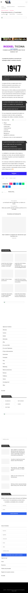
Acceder (3, 390)
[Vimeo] (20, 2)
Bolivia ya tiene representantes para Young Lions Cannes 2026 (18, 484)
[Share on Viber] (6, 187)
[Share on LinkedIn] (20, 184)
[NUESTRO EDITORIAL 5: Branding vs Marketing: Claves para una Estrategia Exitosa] (21, 258)
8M (6, 178)
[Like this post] (11, 184)
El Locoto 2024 (6, 345)
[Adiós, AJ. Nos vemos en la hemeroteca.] (5, 478)
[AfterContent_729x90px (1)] (14, 38)
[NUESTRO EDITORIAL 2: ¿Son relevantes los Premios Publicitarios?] (21, 288)
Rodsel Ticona (12, 178)
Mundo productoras (7, 369)
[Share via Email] (9, 187)
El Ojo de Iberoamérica (8, 351)
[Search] (24, 2)
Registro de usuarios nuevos (7, 572)
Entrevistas (5, 354)
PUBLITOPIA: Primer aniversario (6, 280)
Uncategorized (6, 382)
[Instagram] (17, 2)
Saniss (4, 379)
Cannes (4, 333)
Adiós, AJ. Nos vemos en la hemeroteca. (17, 476)
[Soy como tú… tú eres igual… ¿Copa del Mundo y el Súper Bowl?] (5, 469)
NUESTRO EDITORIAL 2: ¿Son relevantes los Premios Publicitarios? (20, 295)
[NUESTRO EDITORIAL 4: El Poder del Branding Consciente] (21, 274)
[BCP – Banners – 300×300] (14, 413)
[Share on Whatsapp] (23, 184)
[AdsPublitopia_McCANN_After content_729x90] (14, 172)
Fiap (4, 360)
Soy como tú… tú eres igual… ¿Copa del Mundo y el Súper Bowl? (18, 469)
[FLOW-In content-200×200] (19, 120)
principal (11, 191)
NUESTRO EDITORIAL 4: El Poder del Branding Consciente (21, 281)
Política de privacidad (6, 568)
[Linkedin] (19, 2)
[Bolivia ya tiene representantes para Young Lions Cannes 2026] (5, 486)
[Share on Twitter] (17, 184)
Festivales (5, 357)
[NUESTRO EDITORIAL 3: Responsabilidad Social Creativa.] (7, 288)
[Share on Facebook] (14, 184)
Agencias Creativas (11, 6)
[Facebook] (16, 2)
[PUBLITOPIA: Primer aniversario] (7, 274)
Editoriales (5, 339)
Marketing (5, 366)
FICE (4, 363)
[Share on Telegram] (3, 187)
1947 (3, 178)
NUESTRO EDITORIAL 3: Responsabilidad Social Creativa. (6, 295)
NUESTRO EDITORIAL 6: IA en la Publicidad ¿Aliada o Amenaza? (6, 265)
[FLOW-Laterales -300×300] (14, 302)
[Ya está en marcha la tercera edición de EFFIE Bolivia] (5, 461)
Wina (4, 385)
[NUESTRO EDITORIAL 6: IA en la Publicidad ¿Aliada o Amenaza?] (7, 258)
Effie (4, 342)
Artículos (5, 329)
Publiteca (5, 376)
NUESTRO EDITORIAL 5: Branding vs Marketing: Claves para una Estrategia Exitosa (20, 265)
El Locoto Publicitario (7, 348)
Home (2, 6)
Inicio (2, 561)
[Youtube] (17, 585)
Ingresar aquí (4, 558)
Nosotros (3, 565)
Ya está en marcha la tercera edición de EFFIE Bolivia (18, 460)
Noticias (4, 372)
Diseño (4, 336)
